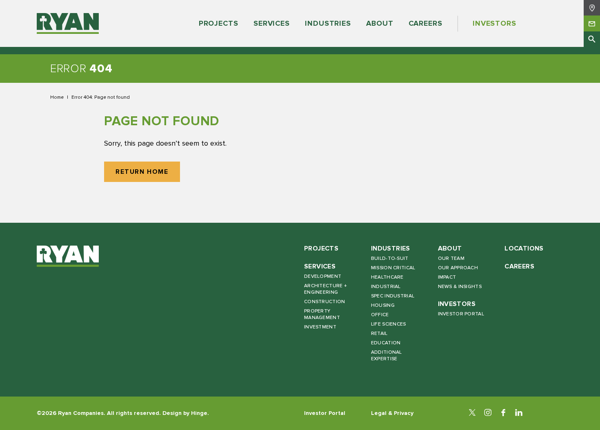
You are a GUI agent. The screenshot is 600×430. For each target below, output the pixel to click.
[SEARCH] (592, 39)
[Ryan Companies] (68, 23)
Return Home (142, 172)
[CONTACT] (592, 23)
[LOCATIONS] (592, 8)
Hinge (199, 413)
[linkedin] (518, 413)
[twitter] (472, 413)
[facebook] (503, 413)
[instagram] (487, 413)
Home (57, 97)
